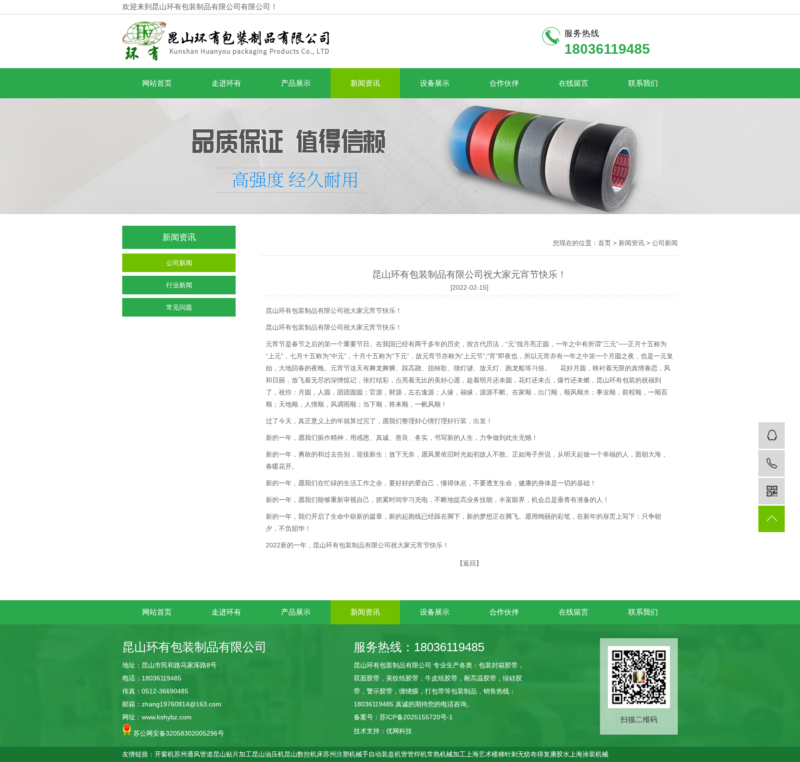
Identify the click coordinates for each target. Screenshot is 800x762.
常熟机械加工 (446, 754)
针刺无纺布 (521, 754)
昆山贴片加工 (232, 754)
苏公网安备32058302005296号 (177, 733)
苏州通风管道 (193, 754)
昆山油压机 (268, 754)
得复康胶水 (553, 754)
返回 (469, 563)
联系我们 (643, 83)
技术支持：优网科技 (383, 731)
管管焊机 (414, 754)
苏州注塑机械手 (346, 754)
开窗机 (164, 754)
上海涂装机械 (588, 754)
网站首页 (157, 83)
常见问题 (179, 307)
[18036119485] (771, 463)
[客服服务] (771, 435)
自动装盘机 (385, 754)
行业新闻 (179, 285)
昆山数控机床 (303, 754)
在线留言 (573, 83)
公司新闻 (179, 263)
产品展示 (296, 83)
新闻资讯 (365, 83)
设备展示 (435, 83)
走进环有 (226, 83)
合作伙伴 (504, 83)
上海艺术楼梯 (485, 754)
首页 (604, 243)
